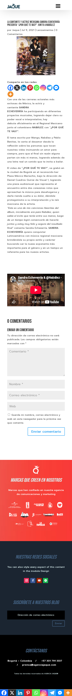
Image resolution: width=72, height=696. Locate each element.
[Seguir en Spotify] (45, 580)
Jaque (15, 30)
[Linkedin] (23, 88)
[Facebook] (10, 88)
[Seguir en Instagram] (26, 580)
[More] (10, 94)
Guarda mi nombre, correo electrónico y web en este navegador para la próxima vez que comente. (34, 419)
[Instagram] (43, 88)
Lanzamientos (45, 30)
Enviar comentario (46, 431)
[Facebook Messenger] (56, 88)
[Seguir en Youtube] (39, 580)
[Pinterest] (30, 88)
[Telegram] (50, 88)
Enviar (58, 623)
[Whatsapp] (37, 88)
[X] (17, 88)
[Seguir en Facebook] (32, 580)
